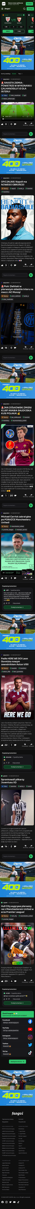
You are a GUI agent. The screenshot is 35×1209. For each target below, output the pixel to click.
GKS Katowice (5, 1187)
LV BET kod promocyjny (8, 1141)
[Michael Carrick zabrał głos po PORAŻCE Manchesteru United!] (17, 544)
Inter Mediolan (22, 1189)
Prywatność (22, 1122)
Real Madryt (21, 1175)
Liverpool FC (22, 1168)
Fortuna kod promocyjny (8, 1143)
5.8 (21, 27)
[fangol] (17, 1113)
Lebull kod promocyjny (8, 1131)
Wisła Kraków (5, 1165)
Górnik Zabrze (5, 1170)
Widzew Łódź (5, 1182)
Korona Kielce (5, 1189)
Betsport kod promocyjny (8, 1133)
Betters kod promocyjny (8, 1148)
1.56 (6, 27)
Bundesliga (21, 1141)
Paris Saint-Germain (24, 1184)
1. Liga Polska (22, 1131)
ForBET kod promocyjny (8, 1153)
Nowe (14, 74)
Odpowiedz (16, 603)
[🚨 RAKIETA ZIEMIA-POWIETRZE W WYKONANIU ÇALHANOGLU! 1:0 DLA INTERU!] (17, 100)
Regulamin (5, 1122)
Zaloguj (30, 9)
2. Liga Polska (22, 1133)
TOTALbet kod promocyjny (9, 1155)
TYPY (19, 31)
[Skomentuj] (31, 134)
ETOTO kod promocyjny (8, 1128)
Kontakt (21, 1119)
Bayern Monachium (23, 1180)
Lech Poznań (5, 1168)
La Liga (20, 1138)
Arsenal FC (21, 1163)
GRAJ (8, 31)
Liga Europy (21, 1150)
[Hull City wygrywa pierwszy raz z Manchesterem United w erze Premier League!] (17, 940)
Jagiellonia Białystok (7, 1177)
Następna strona (16, 1061)
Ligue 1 (20, 1145)
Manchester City (23, 1170)
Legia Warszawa (6, 1163)
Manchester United (23, 1172)
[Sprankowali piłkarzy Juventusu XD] (17, 809)
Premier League (22, 1136)
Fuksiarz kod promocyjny (8, 1138)
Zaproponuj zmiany (7, 1119)
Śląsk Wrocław (5, 1172)
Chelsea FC (21, 1165)
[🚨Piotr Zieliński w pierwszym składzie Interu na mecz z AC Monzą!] (17, 314)
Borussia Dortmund (23, 1182)
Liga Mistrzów (22, 1148)
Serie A (20, 1143)
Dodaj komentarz (16, 607)
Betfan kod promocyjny (8, 1145)
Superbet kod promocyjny (9, 1136)
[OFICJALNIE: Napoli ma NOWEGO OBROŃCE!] (17, 220)
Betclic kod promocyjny (8, 1150)
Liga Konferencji (23, 1153)
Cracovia (4, 1175)
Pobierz (29, 4)
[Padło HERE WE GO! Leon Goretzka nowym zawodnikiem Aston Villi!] (17, 698)
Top (19, 74)
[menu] (2, 8)
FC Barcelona (22, 1177)
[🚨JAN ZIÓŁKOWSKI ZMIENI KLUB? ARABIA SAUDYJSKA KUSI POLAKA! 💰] (17, 448)
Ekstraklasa (21, 1128)
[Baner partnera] (17, 53)
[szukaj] (24, 8)
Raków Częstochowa (7, 1184)
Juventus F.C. (22, 1187)
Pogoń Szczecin (6, 1180)
